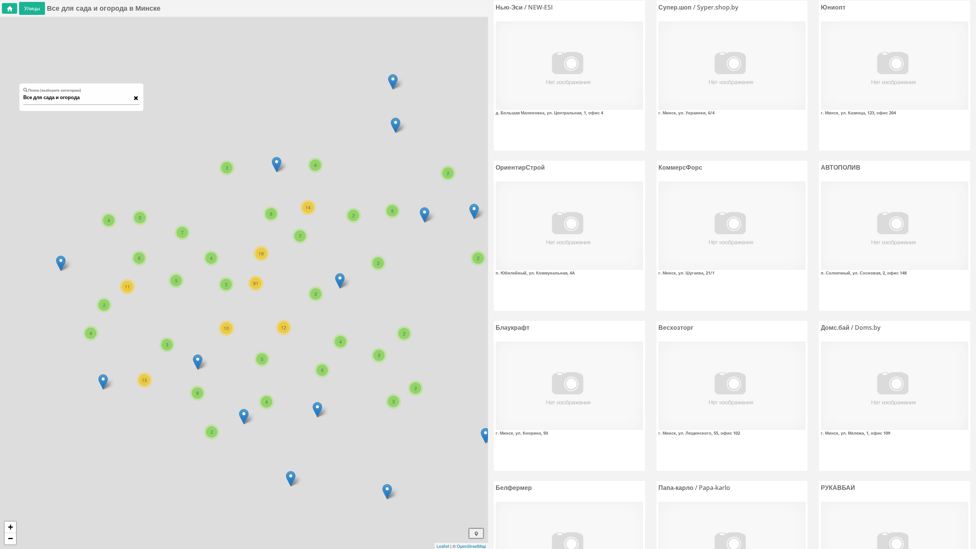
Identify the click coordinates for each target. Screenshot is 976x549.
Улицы (32, 8)
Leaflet (443, 546)
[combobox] (77, 98)
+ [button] (10, 527)
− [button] (10, 538)
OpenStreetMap (471, 546)
